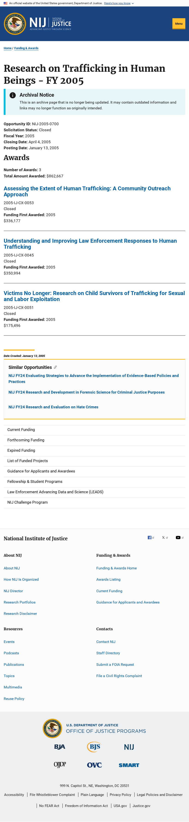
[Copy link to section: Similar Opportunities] (54, 367)
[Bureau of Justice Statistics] (94, 753)
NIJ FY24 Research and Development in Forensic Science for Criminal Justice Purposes (87, 392)
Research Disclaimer (20, 613)
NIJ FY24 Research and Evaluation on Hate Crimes (53, 407)
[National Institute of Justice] (129, 750)
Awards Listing (108, 579)
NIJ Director (13, 591)
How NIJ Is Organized (21, 579)
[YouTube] (180, 541)
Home (8, 48)
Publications (14, 664)
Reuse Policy (14, 698)
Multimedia (13, 687)
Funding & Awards (26, 48)
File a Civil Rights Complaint (119, 676)
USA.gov (120, 806)
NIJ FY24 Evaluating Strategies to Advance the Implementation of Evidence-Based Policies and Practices (94, 378)
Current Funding (109, 591)
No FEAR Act (49, 806)
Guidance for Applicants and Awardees (127, 602)
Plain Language (92, 795)
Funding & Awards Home (116, 568)
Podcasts (11, 653)
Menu (179, 23)
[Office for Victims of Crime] (94, 768)
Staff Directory (108, 653)
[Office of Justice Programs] (15, 23)
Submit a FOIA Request (115, 664)
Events (9, 642)
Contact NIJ (105, 642)
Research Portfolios (19, 602)
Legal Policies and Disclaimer (160, 795)
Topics (9, 676)
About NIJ (12, 568)
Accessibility (14, 795)
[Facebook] (153, 541)
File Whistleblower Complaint (52, 795)
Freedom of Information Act (86, 806)
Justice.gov (141, 806)
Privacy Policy (120, 795)
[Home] (50, 24)
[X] (167, 541)
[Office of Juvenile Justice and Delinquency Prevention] (60, 769)
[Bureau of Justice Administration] (59, 750)
